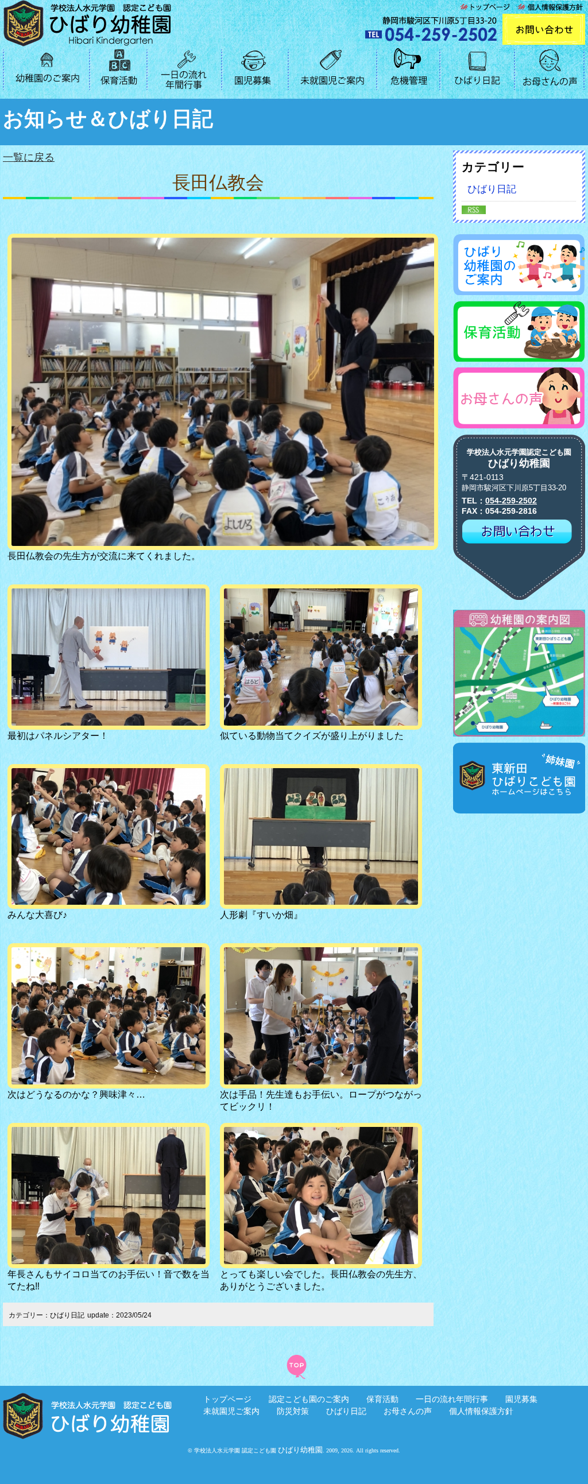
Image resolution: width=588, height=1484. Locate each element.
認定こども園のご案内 (309, 1399)
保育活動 (382, 1399)
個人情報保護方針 (481, 1411)
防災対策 (293, 1411)
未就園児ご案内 (231, 1411)
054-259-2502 (511, 500)
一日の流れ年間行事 (452, 1399)
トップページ (227, 1399)
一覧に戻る (29, 157)
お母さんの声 (408, 1411)
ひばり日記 (491, 189)
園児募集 (521, 1399)
